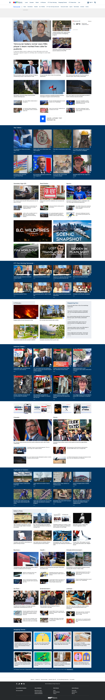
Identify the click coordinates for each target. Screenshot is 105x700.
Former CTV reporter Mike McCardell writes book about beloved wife (62, 277)
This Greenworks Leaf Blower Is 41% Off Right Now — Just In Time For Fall (42, 664)
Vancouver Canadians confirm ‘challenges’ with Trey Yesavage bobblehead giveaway (82, 102)
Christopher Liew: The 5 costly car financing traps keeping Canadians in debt (62, 543)
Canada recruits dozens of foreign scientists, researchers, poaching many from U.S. (24, 606)
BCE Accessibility (19, 690)
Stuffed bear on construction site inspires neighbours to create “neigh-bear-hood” (30, 207)
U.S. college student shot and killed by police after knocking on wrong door (82, 395)
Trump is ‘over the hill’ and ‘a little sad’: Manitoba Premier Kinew (61, 369)
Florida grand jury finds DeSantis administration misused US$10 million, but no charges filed (77, 448)
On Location (72, 679)
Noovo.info (74, 690)
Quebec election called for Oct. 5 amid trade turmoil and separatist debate (61, 396)
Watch (37, 2)
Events (87, 6)
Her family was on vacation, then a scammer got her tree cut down (41, 543)
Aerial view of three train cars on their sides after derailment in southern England (42, 502)
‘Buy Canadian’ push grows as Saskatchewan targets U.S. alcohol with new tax (41, 396)
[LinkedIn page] (24, 683)
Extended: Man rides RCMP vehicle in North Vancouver (62, 501)
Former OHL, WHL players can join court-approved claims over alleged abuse (81, 543)
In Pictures (43, 2)
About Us (32, 679)
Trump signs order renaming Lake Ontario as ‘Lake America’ (22, 369)
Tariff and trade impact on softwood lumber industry (22, 277)
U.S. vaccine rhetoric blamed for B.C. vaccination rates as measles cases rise (30, 109)
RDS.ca (73, 693)
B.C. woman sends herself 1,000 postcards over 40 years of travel (26, 201)
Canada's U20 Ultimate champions (81, 294)
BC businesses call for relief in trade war (42, 294)
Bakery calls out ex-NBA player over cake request (42, 150)
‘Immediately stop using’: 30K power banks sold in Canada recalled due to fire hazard (26, 568)
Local (26, 2)
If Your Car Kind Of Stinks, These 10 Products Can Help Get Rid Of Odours (22, 664)
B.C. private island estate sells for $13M (49, 320)
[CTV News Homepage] (17, 2)
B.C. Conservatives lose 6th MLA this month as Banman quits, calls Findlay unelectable (77, 76)
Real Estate (76, 6)
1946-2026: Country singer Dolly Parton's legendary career (80, 525)
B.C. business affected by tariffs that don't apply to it (42, 175)
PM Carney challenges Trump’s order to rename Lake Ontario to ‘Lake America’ (83, 109)
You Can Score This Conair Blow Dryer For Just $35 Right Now (42, 643)
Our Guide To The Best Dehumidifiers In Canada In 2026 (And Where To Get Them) (82, 644)
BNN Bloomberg (56, 691)
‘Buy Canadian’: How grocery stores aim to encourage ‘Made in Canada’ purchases (22, 526)
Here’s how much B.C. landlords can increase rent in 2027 (52, 201)
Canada (32, 2)
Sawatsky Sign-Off (52, 679)
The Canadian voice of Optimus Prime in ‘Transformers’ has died (50, 606)
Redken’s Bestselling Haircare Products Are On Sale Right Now (82, 663)
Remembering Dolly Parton (20, 294)
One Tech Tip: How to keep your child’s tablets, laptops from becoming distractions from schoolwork (77, 607)
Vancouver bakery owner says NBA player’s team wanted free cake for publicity (31, 46)
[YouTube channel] (21, 683)
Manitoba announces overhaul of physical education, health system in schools (57, 573)
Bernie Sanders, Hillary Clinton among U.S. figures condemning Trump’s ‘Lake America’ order (26, 76)
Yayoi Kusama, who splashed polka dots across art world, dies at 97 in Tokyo (83, 620)
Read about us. (70, 669)
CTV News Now (72, 2)
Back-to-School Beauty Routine (80, 276)
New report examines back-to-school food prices (62, 294)
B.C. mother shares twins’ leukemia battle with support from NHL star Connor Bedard (83, 207)
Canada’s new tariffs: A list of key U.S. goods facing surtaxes (23, 543)
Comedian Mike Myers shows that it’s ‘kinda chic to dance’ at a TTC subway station (56, 619)
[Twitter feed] (17, 683)
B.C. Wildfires (42, 6)
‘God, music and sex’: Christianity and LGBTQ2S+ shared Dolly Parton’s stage (83, 613)
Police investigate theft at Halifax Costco (81, 484)
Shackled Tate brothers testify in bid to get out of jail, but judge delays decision (70, 443)
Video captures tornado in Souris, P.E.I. (41, 484)
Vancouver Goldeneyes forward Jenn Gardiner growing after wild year (83, 214)
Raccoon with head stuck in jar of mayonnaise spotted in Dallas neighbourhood (81, 502)
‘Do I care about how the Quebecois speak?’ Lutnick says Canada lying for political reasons (42, 369)
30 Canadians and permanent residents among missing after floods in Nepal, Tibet (78, 568)
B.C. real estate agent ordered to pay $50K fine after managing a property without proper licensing (56, 214)
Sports (71, 6)
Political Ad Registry (39, 693)
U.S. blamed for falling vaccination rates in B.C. (22, 150)
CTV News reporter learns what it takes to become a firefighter (81, 150)
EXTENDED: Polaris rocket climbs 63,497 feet (22, 484)
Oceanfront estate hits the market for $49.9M (24, 339)
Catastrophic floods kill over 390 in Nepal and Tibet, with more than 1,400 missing (83, 573)
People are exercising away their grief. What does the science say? (52, 568)
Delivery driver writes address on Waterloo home (61, 484)
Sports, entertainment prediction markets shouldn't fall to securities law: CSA (30, 580)
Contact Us (37, 679)
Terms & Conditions (38, 691)
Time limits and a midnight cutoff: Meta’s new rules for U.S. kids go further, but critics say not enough (30, 619)
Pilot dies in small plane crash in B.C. (62, 149)
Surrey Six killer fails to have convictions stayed (60, 175)
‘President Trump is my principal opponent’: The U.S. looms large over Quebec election (38, 448)
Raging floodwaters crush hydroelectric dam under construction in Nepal (82, 369)
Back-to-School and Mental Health (41, 276)
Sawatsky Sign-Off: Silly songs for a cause (81, 175)
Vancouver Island (64, 6)
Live (79, 2)
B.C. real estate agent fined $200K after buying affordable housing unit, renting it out (42, 526)
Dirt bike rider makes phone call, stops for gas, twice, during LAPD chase (22, 502)
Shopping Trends (62, 2)
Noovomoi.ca (74, 691)
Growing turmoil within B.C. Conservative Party (20, 175)
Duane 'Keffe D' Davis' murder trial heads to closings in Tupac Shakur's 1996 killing (57, 612)
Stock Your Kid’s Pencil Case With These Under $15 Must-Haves (62, 643)
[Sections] (10, 2)
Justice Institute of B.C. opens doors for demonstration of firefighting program (61, 33)
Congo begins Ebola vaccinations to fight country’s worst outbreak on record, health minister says (57, 580)
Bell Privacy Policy (38, 690)
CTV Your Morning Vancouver (52, 6)
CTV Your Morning (52, 2)
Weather (36, 6)
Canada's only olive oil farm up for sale (49, 339)
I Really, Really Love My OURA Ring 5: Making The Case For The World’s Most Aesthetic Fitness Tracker (23, 644)
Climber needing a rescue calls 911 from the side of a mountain (22, 395)
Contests (82, 6)
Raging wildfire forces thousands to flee (23, 320)
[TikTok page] (19, 683)
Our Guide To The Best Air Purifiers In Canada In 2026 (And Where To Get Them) (62, 664)
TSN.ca (54, 693)
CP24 (54, 690)
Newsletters (30, 6)
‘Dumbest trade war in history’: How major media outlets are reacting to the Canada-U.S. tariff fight (62, 526)
